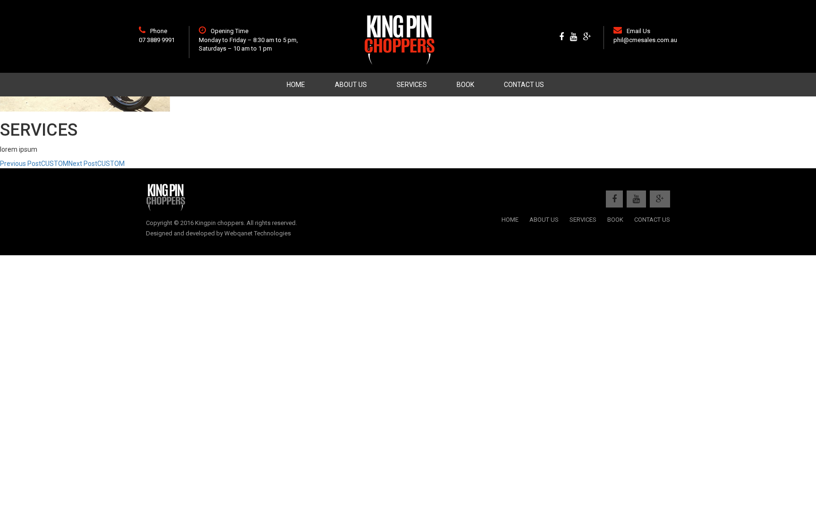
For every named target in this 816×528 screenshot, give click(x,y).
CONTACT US (524, 84)
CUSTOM (34, 163)
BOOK (465, 84)
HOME (296, 84)
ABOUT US (351, 84)
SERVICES (412, 84)
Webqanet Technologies (257, 233)
